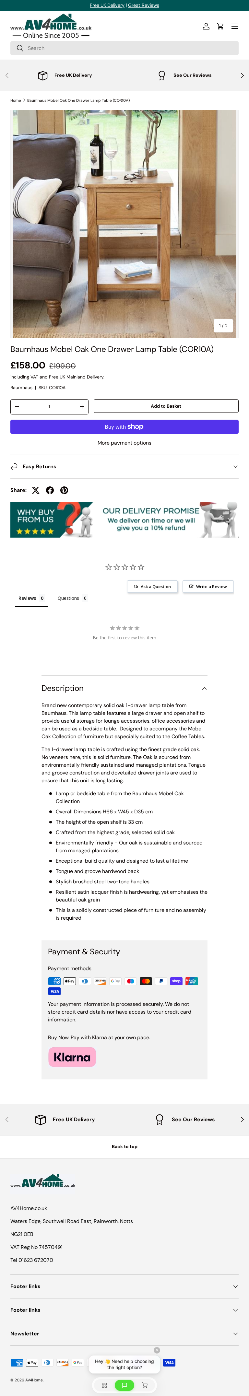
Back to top (124, 1146)
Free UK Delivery (107, 5)
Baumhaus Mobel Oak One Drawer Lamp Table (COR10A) (78, 100)
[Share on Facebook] (50, 490)
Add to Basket (166, 406)
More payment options (124, 442)
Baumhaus (21, 387)
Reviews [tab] (27, 598)
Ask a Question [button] (156, 586)
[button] (220, 26)
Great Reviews (143, 5)
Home (15, 100)
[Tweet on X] (36, 490)
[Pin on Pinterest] (64, 490)
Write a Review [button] (211, 586)
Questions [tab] (68, 598)
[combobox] (124, 48)
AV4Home (34, 1380)
